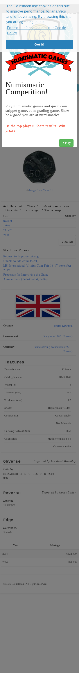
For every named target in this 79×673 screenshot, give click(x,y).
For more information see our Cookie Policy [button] (36, 30)
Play (67, 143)
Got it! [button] (39, 44)
